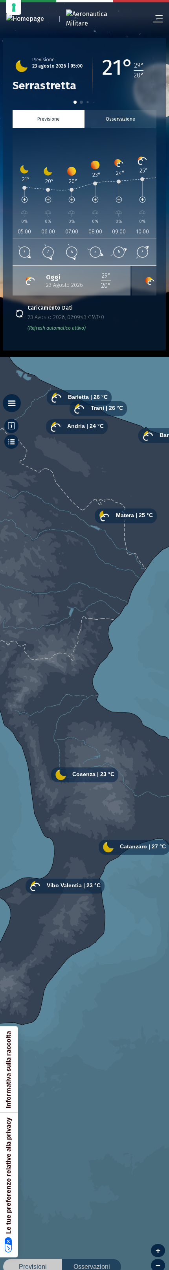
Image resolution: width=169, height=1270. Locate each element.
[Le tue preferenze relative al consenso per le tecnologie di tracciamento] (13, 7)
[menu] (155, 19)
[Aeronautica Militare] (96, 18)
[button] (75, 102)
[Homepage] (25, 19)
